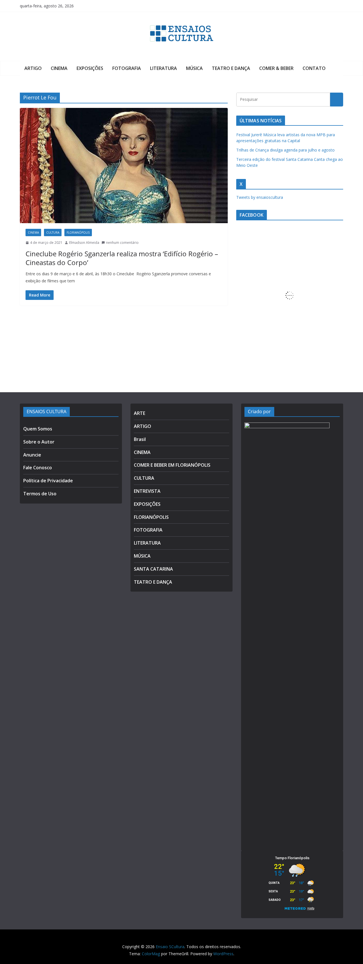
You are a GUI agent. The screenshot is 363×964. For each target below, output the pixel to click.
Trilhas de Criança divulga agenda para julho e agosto (285, 150)
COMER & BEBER (276, 68)
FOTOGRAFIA (126, 68)
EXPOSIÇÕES (90, 68)
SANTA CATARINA (153, 569)
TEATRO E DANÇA (231, 68)
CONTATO (314, 68)
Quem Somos (37, 429)
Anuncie (32, 455)
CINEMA (59, 68)
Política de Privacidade (48, 480)
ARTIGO (33, 68)
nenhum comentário (122, 242)
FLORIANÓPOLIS (78, 232)
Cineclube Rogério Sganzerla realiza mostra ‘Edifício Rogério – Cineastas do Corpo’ (122, 258)
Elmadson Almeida (84, 242)
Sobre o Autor (38, 442)
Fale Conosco (37, 467)
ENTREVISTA (147, 491)
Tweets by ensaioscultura (259, 197)
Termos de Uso (39, 493)
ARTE (139, 413)
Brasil (140, 439)
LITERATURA (163, 68)
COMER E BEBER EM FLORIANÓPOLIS (172, 465)
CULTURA (52, 232)
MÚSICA (194, 68)
